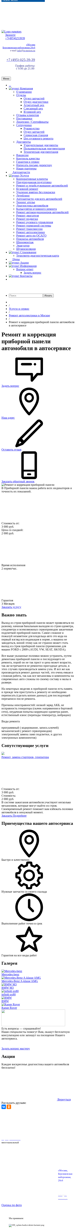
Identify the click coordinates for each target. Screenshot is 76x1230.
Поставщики (24, 118)
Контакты (25, 276)
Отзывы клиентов (27, 115)
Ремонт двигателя (27, 215)
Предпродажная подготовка (33, 182)
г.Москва (30, 44)
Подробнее (20, 815)
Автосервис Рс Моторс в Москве (22, 1131)
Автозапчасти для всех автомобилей (39, 198)
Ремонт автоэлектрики (30, 232)
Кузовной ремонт (27, 188)
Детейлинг (23, 195)
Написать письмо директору (34, 165)
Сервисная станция (36, 135)
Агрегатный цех (34, 105)
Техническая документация (41, 151)
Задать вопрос (32, 272)
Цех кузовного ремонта (38, 138)
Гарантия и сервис (27, 161)
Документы (23, 141)
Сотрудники (24, 125)
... (10, 85)
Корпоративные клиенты (32, 178)
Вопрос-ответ (24, 269)
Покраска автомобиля (30, 238)
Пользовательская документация (44, 148)
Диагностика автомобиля (32, 205)
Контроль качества (28, 158)
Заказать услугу (11, 607)
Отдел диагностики (36, 101)
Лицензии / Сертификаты (32, 121)
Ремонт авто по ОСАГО (31, 235)
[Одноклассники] (9, 1107)
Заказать (7, 815)
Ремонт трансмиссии (29, 228)
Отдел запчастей (34, 98)
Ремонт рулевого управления (34, 222)
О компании (24, 91)
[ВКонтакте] (3, 1107)
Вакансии (22, 155)
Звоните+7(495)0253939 (15, 36)
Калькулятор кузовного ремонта (36, 208)
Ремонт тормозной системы (33, 225)
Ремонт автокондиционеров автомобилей (42, 212)
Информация (28, 266)
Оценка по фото (11, 1205)
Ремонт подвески (27, 218)
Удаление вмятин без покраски (35, 192)
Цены (16, 259)
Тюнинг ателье (25, 202)
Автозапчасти (21, 172)
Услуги (24, 175)
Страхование (27, 252)
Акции (24, 262)
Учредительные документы (41, 145)
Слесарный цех (33, 108)
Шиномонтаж (25, 242)
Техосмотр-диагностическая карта (37, 255)
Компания (26, 88)
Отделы (21, 95)
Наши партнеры (26, 168)
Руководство (31, 128)
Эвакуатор (23, 245)
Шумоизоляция (26, 248)
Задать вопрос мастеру (15, 1048)
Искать (48, 295)
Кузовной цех (32, 111)
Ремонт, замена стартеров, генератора (25, 757)
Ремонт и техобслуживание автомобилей (42, 185)
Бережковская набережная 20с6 (19, 47)
